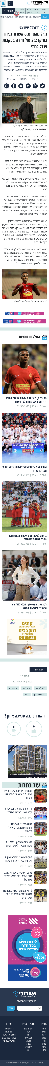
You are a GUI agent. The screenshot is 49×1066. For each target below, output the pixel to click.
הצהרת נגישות (9, 1032)
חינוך (43, 12)
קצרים (28, 1050)
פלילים (29, 9)
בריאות (36, 9)
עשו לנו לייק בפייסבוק (9, 1041)
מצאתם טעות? (39, 670)
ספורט (44, 1038)
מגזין (44, 1041)
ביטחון (43, 9)
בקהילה (44, 1032)
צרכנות (29, 1041)
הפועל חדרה (40, 688)
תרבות (44, 1035)
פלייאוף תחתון (39, 694)
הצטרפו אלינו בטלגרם (9, 1035)
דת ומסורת (21, 12)
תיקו (27, 694)
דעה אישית (28, 1038)
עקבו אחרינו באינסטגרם (9, 1038)
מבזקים (45, 17)
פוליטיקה (29, 12)
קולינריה (28, 1044)
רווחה (28, 1035)
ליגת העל (26, 688)
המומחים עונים (28, 1029)
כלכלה (21, 9)
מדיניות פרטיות (9, 1029)
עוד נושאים (10, 11)
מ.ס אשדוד (13, 688)
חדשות (44, 1029)
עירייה (36, 12)
